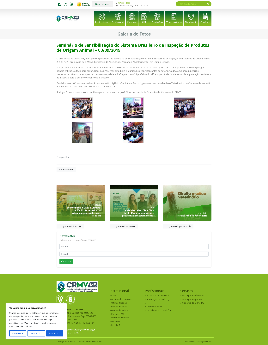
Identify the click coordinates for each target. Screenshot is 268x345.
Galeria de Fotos (119, 306)
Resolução (116, 325)
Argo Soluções (205, 341)
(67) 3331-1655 (124, 3)
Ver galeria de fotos (69, 226)
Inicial (113, 295)
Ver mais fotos (66, 169)
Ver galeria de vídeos (122, 226)
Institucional (101, 22)
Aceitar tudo (54, 333)
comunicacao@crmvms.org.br (81, 329)
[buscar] (208, 3)
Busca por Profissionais (193, 295)
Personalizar (17, 333)
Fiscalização (191, 22)
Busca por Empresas (192, 299)
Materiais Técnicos (120, 317)
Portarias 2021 (118, 314)
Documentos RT (154, 306)
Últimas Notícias (119, 302)
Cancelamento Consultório (159, 310)
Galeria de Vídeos (119, 310)
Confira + (205, 22)
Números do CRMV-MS (193, 302)
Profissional (118, 22)
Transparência (174, 22)
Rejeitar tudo (36, 333)
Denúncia (115, 321)
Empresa (132, 22)
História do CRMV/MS (121, 299)
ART (144, 22)
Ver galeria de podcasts (177, 226)
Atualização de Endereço (158, 299)
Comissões (157, 22)
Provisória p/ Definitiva (158, 295)
